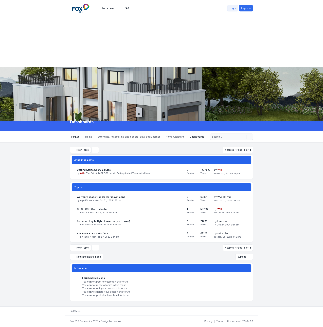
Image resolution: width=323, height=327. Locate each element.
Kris (85, 212)
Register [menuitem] (246, 8)
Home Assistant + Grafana (92, 233)
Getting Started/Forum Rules (94, 169)
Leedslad (88, 224)
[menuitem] (106, 8)
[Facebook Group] (83, 311)
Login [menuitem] (232, 8)
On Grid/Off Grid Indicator (92, 209)
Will (82, 173)
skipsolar (222, 233)
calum (86, 237)
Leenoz (117, 321)
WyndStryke (86, 200)
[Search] (243, 137)
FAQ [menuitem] (127, 8)
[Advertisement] (161, 39)
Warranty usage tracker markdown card (101, 196)
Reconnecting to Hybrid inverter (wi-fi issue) (103, 221)
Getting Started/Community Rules (133, 173)
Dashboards (82, 121)
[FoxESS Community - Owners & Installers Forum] (81, 8)
